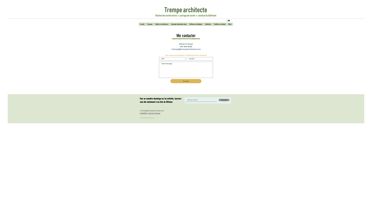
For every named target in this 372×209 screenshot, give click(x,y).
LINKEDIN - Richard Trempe (150, 113)
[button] (228, 20)
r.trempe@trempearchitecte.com (186, 49)
